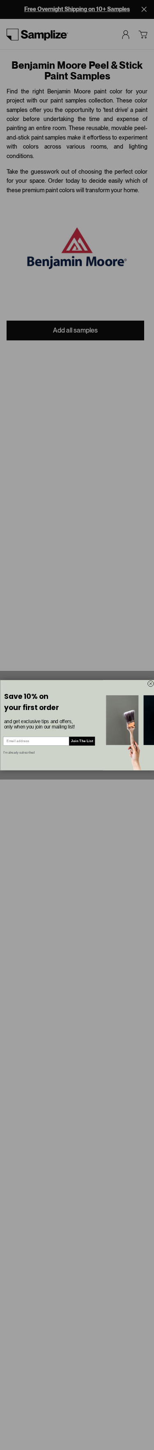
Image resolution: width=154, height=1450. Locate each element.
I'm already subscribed (18, 752)
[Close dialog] (150, 683)
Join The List (82, 740)
